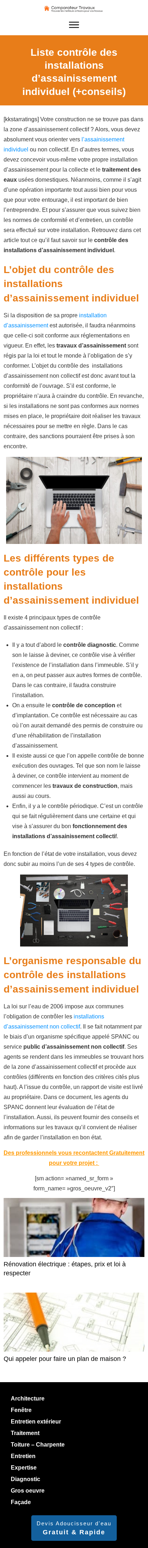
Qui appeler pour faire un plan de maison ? (74, 1332)
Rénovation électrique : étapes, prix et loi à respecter (74, 1241)
